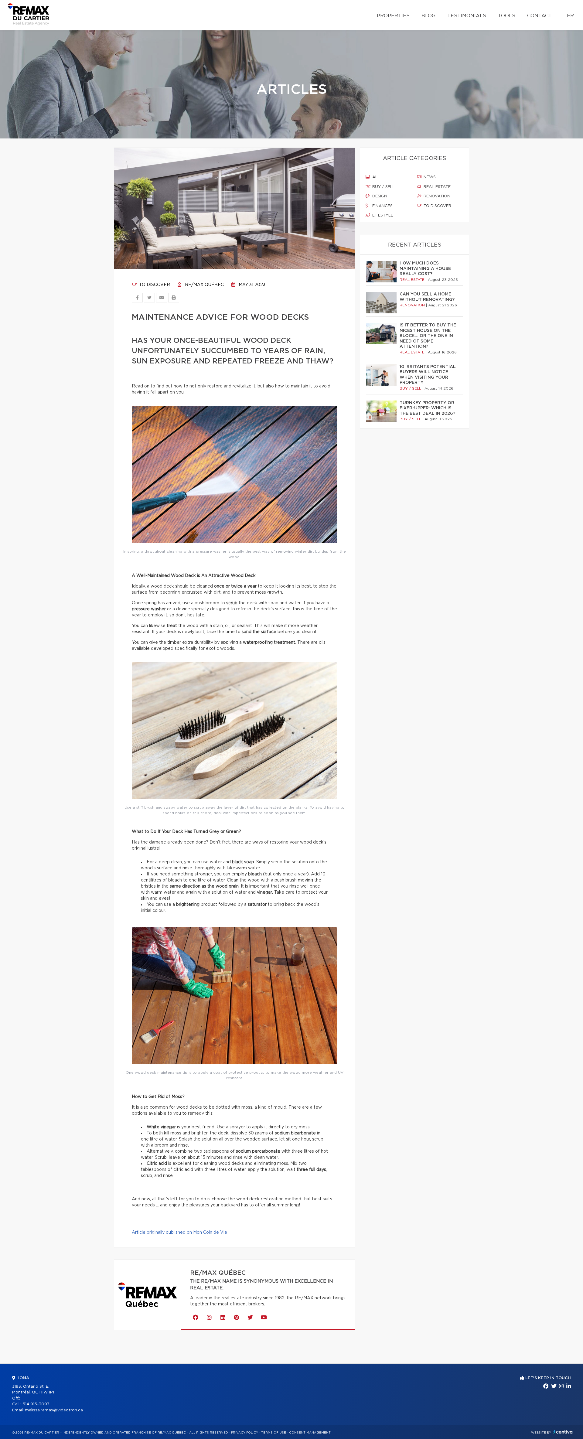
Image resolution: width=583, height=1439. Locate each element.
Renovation (436, 196)
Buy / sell (383, 187)
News (429, 177)
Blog (428, 15)
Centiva (563, 1432)
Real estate (436, 187)
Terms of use (273, 1432)
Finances (382, 206)
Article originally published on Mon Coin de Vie (179, 1232)
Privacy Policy (244, 1432)
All (375, 177)
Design (379, 196)
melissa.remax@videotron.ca (54, 1410)
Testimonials (466, 15)
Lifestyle (382, 215)
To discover (154, 285)
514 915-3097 (35, 1404)
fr (570, 15)
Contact (539, 15)
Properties (393, 15)
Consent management (310, 1432)
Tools (506, 15)
